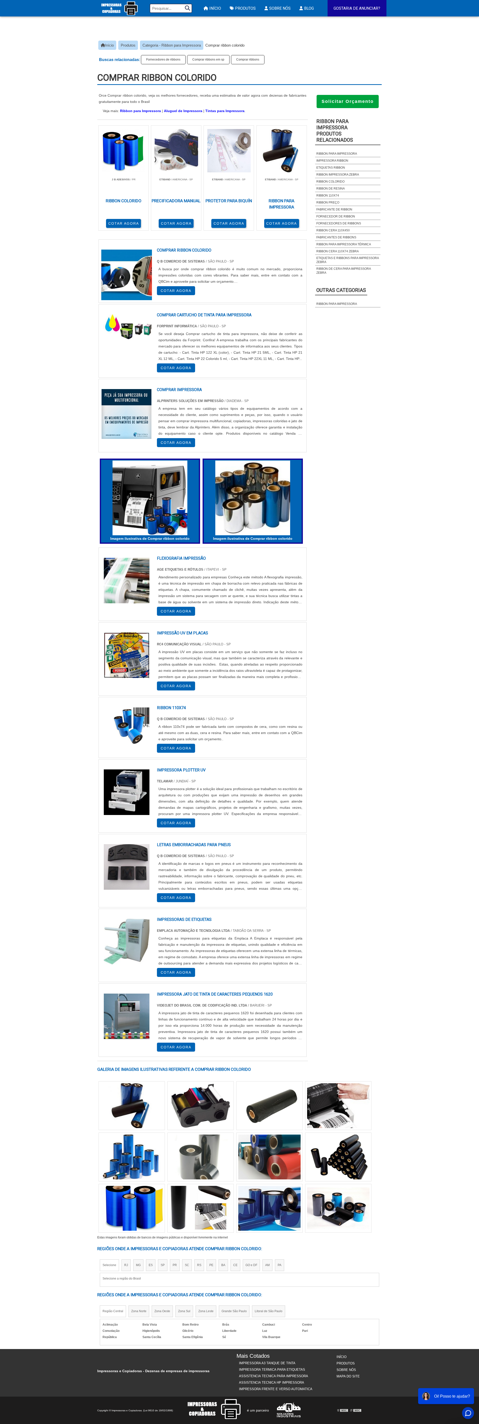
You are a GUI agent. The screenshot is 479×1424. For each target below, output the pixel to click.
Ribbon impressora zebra (337, 174)
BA (223, 1265)
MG (138, 1265)
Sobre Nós (280, 8)
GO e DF (251, 1265)
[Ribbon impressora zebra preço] (200, 1105)
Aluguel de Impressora (183, 111)
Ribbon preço (327, 202)
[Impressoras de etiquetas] (126, 941)
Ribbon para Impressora (140, 111)
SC (187, 1265)
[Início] (119, 8)
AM (267, 1265)
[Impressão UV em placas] (126, 655)
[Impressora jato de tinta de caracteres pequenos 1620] (126, 1016)
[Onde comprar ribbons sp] (132, 1157)
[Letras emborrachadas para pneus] (126, 867)
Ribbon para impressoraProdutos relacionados (334, 130)
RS (199, 1265)
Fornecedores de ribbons (163, 59)
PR (175, 1265)
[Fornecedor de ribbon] (338, 1208)
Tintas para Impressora (224, 111)
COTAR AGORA (123, 223)
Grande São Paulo (234, 1311)
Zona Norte (138, 1311)
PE (211, 1265)
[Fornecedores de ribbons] (132, 1208)
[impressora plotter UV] (126, 792)
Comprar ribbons (247, 59)
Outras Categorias (341, 290)
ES (151, 1265)
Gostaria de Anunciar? (357, 8)
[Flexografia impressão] (126, 580)
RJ (126, 1265)
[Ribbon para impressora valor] (269, 1157)
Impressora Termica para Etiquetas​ (272, 1369)
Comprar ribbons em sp (208, 59)
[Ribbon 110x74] (126, 730)
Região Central (113, 1311)
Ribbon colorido (330, 181)
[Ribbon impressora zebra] (338, 1105)
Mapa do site (348, 1376)
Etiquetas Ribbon (330, 167)
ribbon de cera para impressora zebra (343, 270)
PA (279, 1265)
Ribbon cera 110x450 (333, 230)
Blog (309, 8)
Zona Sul (184, 1311)
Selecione (109, 1265)
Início (215, 8)
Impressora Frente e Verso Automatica (275, 1389)
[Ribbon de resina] (269, 1208)
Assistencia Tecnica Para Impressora (273, 1376)
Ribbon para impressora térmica (343, 244)
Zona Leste (206, 1311)
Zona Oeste (162, 1311)
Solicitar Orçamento (348, 101)
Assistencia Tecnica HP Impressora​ (271, 1382)
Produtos (245, 8)
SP (163, 1265)
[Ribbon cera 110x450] (132, 1105)
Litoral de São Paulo (268, 1311)
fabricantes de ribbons (336, 237)
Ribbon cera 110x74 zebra (337, 251)
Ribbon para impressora (336, 153)
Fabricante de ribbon (334, 209)
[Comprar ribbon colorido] (150, 498)
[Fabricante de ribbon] (338, 1157)
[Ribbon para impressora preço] (200, 1157)
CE (235, 1265)
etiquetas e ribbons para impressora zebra (347, 260)
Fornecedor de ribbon (335, 216)
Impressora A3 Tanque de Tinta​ (267, 1363)
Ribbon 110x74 (327, 195)
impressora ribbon (332, 160)
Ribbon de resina (330, 188)
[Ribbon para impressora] (200, 1208)
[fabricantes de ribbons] (269, 1105)
